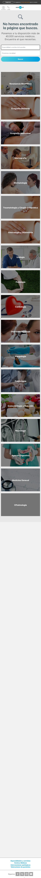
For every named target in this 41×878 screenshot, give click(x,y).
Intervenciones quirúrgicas (20, 865)
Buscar (20, 59)
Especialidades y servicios (20, 861)
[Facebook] (18, 874)
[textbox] (20, 47)
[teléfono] (8, 7)
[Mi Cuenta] (3, 7)
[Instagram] (27, 874)
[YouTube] (31, 874)
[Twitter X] (22, 874)
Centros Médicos (20, 863)
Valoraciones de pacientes (20, 867)
